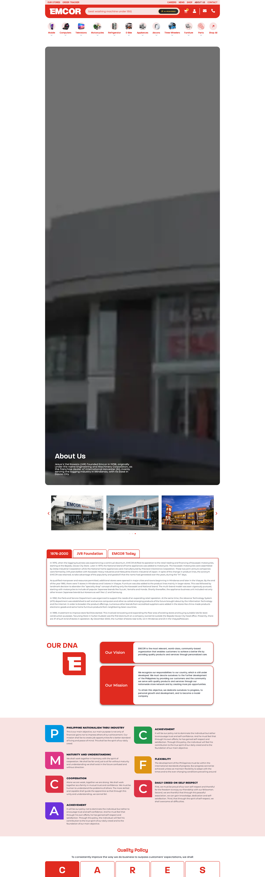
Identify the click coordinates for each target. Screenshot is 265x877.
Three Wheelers (172, 32)
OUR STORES (54, 2)
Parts (201, 32)
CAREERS (171, 2)
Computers (65, 32)
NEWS (181, 2)
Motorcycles (97, 32)
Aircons (156, 32)
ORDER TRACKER (71, 2)
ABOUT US (200, 2)
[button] (48, 513)
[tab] (59, 553)
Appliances (142, 32)
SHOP (189, 2)
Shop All (213, 32)
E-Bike (129, 32)
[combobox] (132, 11)
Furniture (188, 32)
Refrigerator (114, 32)
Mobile (51, 32)
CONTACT (212, 2)
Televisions (81, 32)
